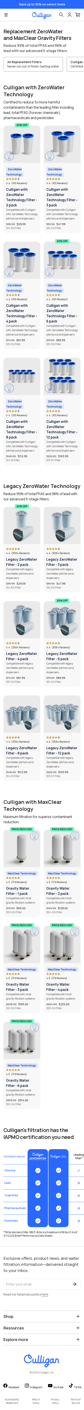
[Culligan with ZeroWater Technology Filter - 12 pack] (62, 376)
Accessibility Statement (12, 1401)
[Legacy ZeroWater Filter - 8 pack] (21, 714)
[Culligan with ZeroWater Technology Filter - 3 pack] (62, 144)
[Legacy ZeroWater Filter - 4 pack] (21, 619)
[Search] (61, 15)
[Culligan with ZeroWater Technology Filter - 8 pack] (21, 376)
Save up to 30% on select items (42, 4)
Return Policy (36, 1401)
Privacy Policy (55, 1401)
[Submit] (74, 1284)
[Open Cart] (78, 14)
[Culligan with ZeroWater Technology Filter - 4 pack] (21, 260)
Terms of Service (76, 1401)
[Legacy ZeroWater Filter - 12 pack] (62, 714)
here (45, 1294)
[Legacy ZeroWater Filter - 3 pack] (62, 525)
